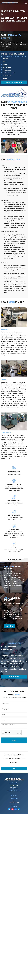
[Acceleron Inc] (9, 2)
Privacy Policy (14, 795)
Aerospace (5, 58)
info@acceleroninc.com (15, 790)
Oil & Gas (5, 64)
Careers (14, 768)
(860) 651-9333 (14, 789)
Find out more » (14, 676)
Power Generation (7, 76)
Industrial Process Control (9, 73)
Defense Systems (7, 70)
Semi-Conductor (7, 67)
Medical (4, 61)
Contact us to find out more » (14, 82)
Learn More (9, 626)
